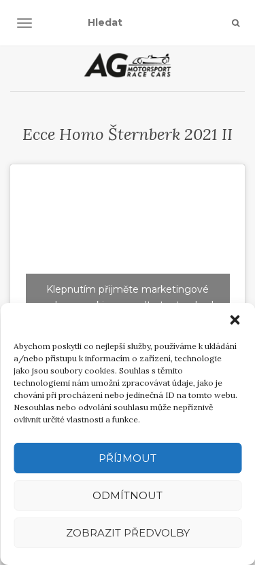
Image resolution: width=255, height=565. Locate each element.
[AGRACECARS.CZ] (127, 65)
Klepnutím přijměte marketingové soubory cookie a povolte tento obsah (128, 297)
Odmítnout (127, 495)
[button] (234, 320)
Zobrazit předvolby (128, 532)
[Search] (235, 23)
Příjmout (127, 458)
